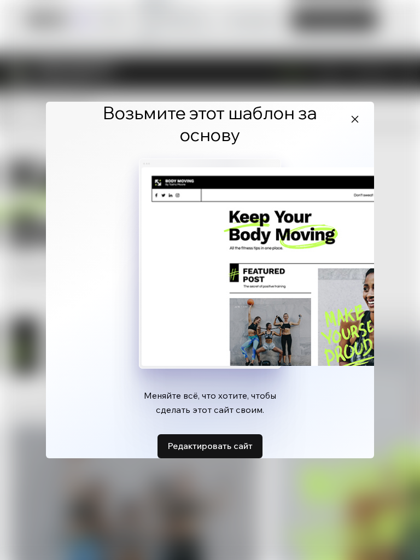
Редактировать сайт (210, 445)
